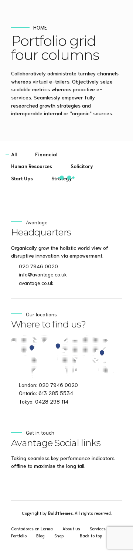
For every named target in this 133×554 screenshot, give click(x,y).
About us (71, 528)
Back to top (91, 535)
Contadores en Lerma (32, 528)
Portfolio (19, 535)
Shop (59, 535)
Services (98, 528)
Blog (40, 535)
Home (40, 27)
